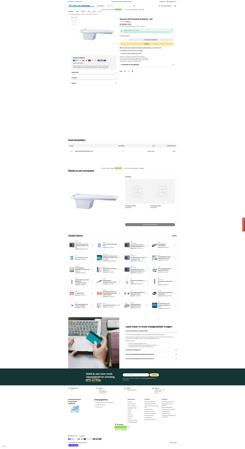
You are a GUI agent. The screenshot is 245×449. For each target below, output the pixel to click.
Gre (131, 278)
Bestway (132, 302)
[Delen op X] (128, 71)
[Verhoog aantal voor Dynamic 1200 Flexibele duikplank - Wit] (124, 151)
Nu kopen (146, 43)
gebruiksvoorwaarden (148, 378)
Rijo (76, 255)
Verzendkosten (130, 26)
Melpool (104, 303)
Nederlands (162, 1)
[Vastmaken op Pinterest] (132, 71)
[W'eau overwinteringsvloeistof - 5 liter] (99, 245)
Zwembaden (71, 1)
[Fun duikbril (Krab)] (71, 293)
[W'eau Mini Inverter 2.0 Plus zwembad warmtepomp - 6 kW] (127, 245)
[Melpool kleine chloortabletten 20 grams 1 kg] (99, 269)
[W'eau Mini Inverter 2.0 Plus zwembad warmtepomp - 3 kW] (127, 269)
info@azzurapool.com (101, 404)
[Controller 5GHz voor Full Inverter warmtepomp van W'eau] (154, 305)
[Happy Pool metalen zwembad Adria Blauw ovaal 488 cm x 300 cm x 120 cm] (99, 257)
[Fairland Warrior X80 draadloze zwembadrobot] (154, 293)
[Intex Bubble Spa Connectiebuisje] (154, 245)
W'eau (76, 240)
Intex (159, 242)
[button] (243, 224)
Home (69, 14)
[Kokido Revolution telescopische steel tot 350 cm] (99, 281)
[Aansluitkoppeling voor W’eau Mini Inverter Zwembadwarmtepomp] (71, 281)
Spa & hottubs (78, 1)
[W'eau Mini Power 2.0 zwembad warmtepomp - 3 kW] (127, 257)
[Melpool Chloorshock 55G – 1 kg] (99, 305)
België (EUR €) (172, 1)
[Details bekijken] (92, 245)
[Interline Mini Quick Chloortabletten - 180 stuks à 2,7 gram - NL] (71, 269)
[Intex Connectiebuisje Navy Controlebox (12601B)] (71, 305)
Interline (77, 266)
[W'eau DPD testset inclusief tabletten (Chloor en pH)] (154, 257)
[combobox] (116, 5)
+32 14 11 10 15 (99, 407)
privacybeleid (126, 379)
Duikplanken (83, 14)
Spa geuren (160, 279)
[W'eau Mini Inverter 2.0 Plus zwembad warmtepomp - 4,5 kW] (71, 245)
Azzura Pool (75, 442)
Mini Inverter (78, 242)
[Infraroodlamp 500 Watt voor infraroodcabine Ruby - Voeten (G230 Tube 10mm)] (99, 293)
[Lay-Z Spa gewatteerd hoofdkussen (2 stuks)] (127, 305)
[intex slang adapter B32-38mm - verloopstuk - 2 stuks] (127, 293)
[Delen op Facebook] (124, 71)
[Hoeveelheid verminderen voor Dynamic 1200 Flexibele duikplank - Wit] (120, 151)
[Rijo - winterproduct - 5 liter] (71, 257)
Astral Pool (128, 21)
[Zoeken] (134, 6)
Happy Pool (105, 254)
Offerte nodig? (173, 442)
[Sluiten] (172, 30)
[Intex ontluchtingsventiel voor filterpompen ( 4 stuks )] (154, 269)
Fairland (160, 290)
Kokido (104, 278)
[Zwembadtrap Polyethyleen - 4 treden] (127, 281)
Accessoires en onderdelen (75, 14)
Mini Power (132, 255)
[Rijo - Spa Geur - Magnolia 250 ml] (154, 281)
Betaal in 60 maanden (78, 63)
